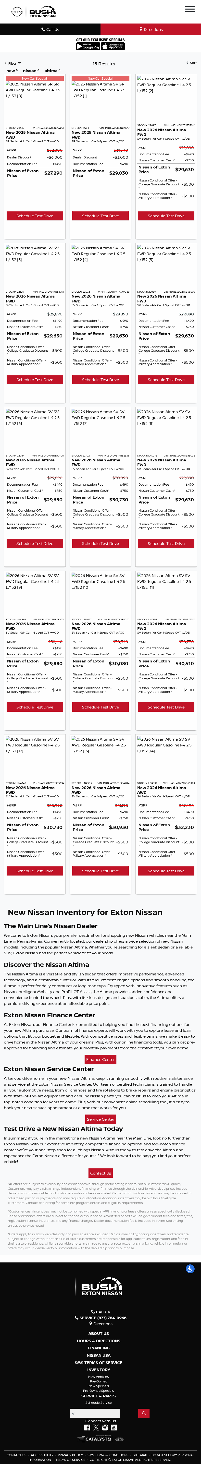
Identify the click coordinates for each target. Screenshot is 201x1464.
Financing (99, 1348)
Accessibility (42, 1455)
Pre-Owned (98, 1381)
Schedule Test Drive (34, 215)
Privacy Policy (71, 1455)
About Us (98, 1334)
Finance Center (100, 1059)
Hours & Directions (98, 1341)
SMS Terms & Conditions (108, 1455)
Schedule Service (99, 1402)
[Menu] (190, 9)
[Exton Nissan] (33, 11)
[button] (190, 1269)
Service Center (100, 1119)
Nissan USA (99, 1355)
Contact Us (100, 1173)
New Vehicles (98, 1376)
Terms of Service (70, 1459)
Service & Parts (98, 1396)
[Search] (144, 1413)
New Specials (98, 1386)
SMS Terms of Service (98, 1363)
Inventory (98, 1370)
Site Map (140, 1455)
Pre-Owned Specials (98, 1390)
